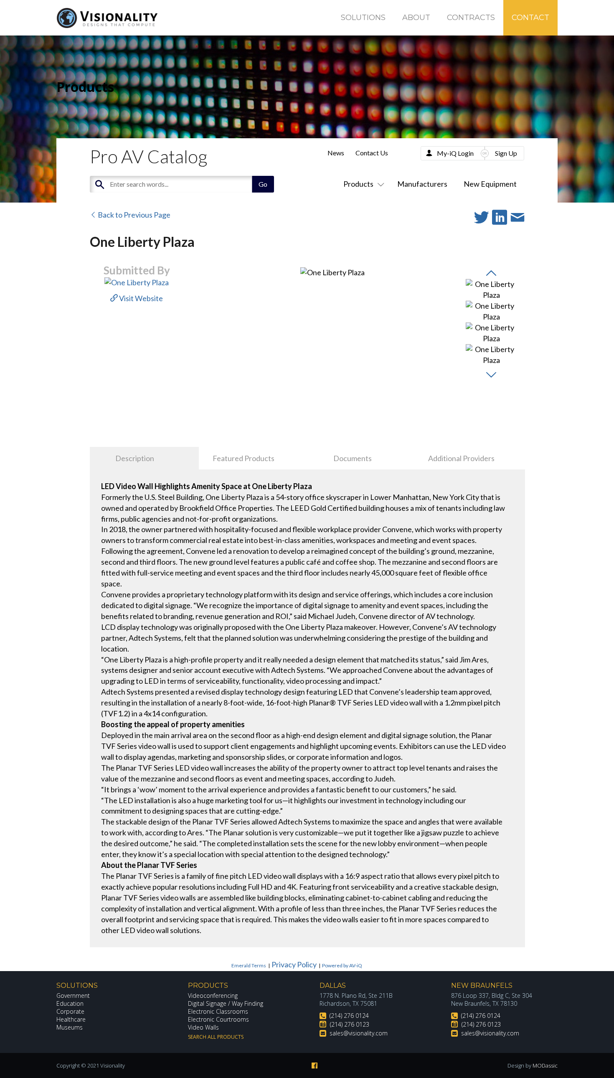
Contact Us (371, 153)
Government (73, 995)
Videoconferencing (213, 995)
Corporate (70, 1011)
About (416, 17)
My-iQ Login (455, 153)
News (335, 153)
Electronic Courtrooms (218, 1019)
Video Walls (203, 1027)
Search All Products (216, 1036)
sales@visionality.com (359, 1033)
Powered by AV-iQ (342, 965)
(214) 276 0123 (349, 1024)
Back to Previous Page (133, 214)
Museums (69, 1027)
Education (70, 1003)
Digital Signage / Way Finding (225, 1003)
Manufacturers (422, 183)
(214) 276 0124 (349, 1016)
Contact (530, 17)
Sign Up (506, 153)
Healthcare (71, 1019)
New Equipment (490, 183)
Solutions (363, 17)
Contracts (471, 17)
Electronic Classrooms (218, 1011)
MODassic (545, 1065)
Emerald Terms (248, 965)
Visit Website (140, 298)
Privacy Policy (294, 964)
